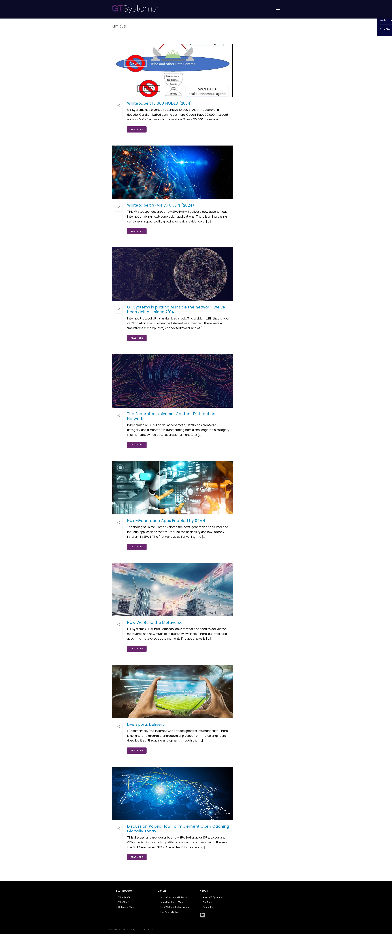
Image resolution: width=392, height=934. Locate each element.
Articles (274, 33)
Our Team (207, 902)
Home (265, 33)
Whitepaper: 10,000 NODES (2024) (159, 103)
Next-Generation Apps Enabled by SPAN (166, 520)
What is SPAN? (125, 897)
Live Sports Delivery (146, 724)
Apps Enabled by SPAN (171, 902)
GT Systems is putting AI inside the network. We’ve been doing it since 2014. (176, 309)
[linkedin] (202, 915)
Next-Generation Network (173, 897)
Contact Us (208, 907)
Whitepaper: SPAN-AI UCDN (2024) (160, 205)
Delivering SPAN (126, 907)
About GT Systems (212, 897)
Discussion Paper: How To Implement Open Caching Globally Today (178, 829)
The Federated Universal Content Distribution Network (171, 416)
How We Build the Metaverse (155, 622)
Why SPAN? (124, 902)
